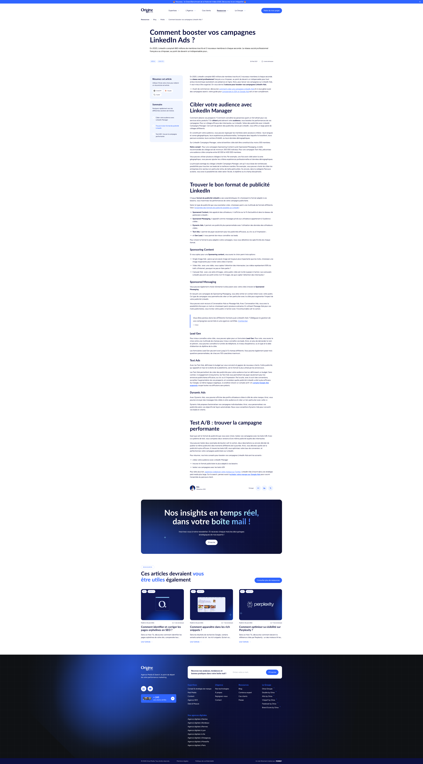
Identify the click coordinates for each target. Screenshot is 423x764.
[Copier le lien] (258, 488)
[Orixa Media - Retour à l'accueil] (147, 10)
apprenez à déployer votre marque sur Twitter (223, 472)
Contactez (243, 321)
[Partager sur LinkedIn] (264, 488)
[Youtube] (150, 688)
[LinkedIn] (143, 688)
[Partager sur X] (270, 488)
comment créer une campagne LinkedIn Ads (236, 89)
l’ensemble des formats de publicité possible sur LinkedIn (216, 208)
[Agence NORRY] (279, 761)
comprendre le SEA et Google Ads (235, 92)
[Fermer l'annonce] (420, 1)
